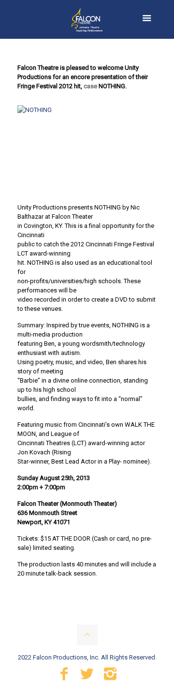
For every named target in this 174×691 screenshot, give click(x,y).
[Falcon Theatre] (87, 19)
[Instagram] (110, 676)
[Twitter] (87, 676)
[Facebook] (64, 676)
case (90, 86)
